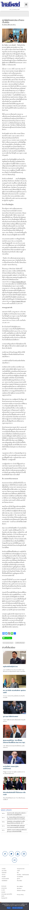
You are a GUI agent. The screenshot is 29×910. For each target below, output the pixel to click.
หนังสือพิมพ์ (4, 880)
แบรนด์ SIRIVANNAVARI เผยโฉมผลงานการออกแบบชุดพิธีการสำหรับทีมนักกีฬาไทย (16, 826)
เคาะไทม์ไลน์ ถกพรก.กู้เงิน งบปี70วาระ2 (11, 767)
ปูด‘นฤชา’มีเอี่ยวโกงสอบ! (10, 716)
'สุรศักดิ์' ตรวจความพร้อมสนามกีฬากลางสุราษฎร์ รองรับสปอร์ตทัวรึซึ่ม (17, 830)
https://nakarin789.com (18, 282)
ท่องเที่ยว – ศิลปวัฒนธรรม (23, 874)
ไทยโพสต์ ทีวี (4, 898)
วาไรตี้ (18, 870)
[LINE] (14, 860)
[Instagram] (24, 853)
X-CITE (3, 890)
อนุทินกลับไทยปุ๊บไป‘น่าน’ (10, 666)
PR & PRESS (20, 886)
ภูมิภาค (18, 878)
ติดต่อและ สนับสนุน (21, 890)
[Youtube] (17, 853)
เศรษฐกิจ (4, 876)
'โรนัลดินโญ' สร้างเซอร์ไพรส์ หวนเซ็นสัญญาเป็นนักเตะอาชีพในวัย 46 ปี (16, 822)
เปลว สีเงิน (4, 870)
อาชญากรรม (4, 888)
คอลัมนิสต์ (4, 872)
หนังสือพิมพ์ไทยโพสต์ (19, 642)
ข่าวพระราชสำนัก (5, 878)
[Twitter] (11, 853)
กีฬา (18, 872)
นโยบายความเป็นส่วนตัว (17, 907)
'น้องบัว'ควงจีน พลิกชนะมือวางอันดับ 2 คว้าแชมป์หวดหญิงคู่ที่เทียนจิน (16, 814)
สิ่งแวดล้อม (19, 880)
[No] (27, 906)
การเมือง (4, 868)
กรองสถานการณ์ (20, 868)
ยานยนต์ (3, 892)
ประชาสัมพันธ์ (20, 876)
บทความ (3, 874)
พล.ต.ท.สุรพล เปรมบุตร (8, 642)
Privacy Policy (20, 894)
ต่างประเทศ (3, 886)
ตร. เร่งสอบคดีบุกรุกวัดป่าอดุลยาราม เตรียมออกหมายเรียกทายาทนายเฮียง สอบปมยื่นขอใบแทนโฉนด (16, 818)
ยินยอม (8, 907)
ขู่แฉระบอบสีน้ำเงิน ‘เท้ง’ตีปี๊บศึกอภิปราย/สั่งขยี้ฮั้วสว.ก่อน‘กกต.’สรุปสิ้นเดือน (14, 742)
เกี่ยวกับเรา (19, 888)
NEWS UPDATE (6, 810)
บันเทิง (2, 896)
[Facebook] (5, 853)
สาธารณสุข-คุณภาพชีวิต (6, 894)
